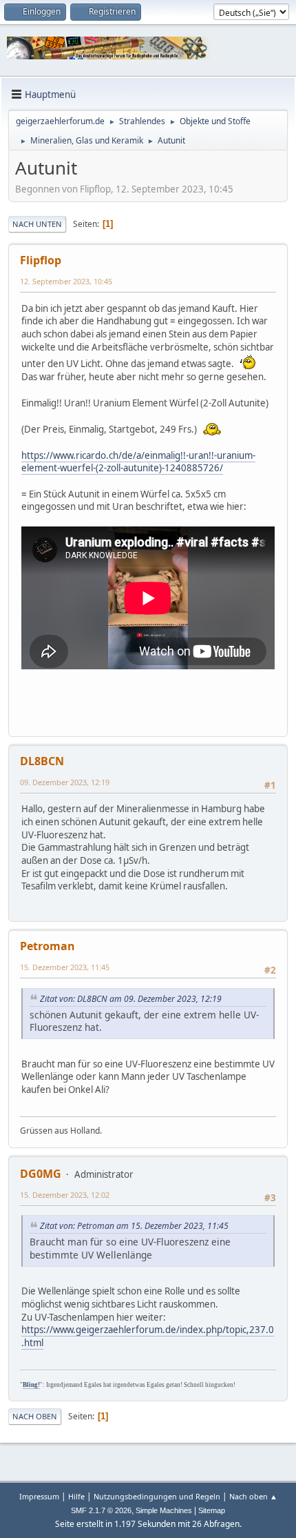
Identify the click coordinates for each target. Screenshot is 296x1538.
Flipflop (40, 260)
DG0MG (40, 1173)
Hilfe (76, 1496)
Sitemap (211, 1510)
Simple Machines (164, 1510)
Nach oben (34, 1416)
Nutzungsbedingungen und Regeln (157, 1496)
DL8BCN (42, 761)
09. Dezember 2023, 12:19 (64, 782)
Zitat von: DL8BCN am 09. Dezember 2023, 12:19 (131, 999)
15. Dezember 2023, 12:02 (64, 1195)
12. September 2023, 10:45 (66, 281)
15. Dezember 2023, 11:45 (64, 967)
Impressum (39, 1496)
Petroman (47, 946)
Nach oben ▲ (253, 1496)
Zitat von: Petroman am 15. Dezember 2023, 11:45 (134, 1226)
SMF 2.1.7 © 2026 (101, 1510)
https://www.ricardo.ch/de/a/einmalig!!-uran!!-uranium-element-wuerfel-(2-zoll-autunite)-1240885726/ (138, 462)
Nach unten (37, 224)
